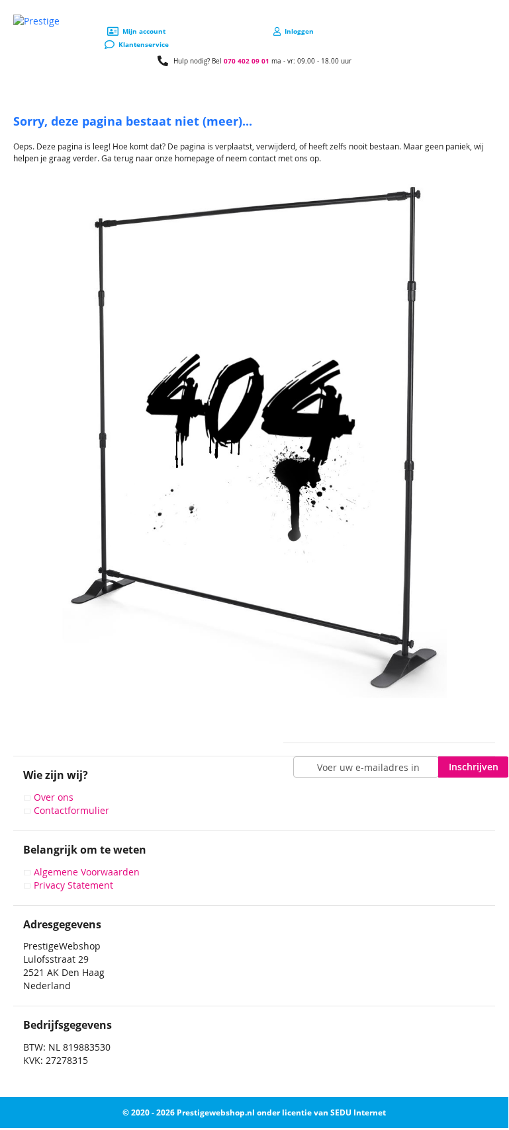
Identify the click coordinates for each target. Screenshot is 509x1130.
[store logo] (36, 21)
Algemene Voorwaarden (87, 872)
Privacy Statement (73, 885)
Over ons (53, 797)
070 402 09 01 (246, 60)
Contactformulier (71, 810)
